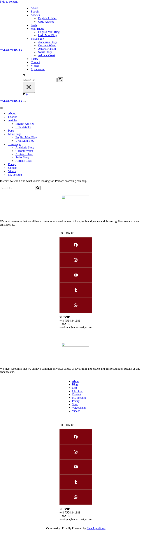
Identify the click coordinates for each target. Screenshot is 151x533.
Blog (75, 384)
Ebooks (35, 11)
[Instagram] (75, 260)
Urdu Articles (46, 21)
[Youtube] (75, 275)
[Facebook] (75, 244)
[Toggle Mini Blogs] (63, 134)
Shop (75, 404)
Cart (74, 387)
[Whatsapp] (75, 305)
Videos (35, 65)
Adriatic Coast (46, 55)
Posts (34, 25)
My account (38, 69)
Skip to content (8, 1)
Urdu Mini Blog (47, 35)
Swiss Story (45, 52)
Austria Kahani (47, 48)
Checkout (77, 391)
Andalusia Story (47, 42)
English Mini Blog (49, 31)
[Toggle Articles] (63, 120)
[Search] (24, 75)
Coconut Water (47, 45)
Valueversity (79, 407)
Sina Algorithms (96, 528)
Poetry (34, 58)
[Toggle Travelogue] (63, 144)
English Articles (47, 18)
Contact (35, 62)
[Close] (29, 87)
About (34, 8)
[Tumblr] (75, 290)
